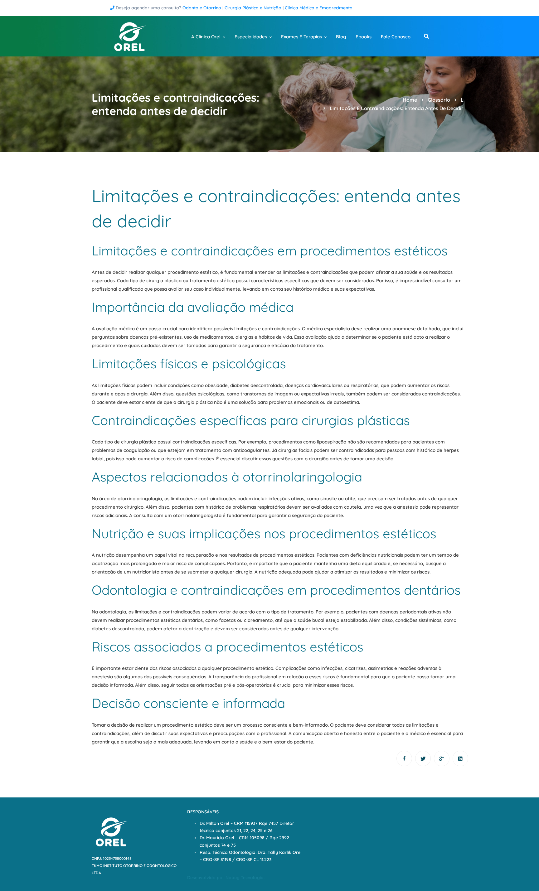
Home (410, 100)
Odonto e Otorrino (201, 8)
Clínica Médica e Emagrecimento (318, 8)
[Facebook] (404, 758)
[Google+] (441, 758)
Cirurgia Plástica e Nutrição (253, 8)
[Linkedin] (460, 758)
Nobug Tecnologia (245, 877)
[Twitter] (423, 758)
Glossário (439, 100)
